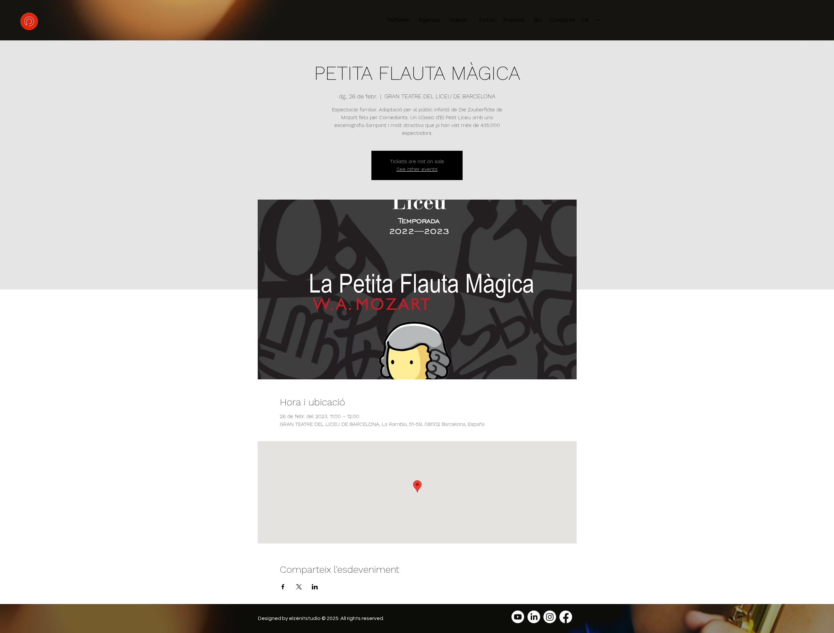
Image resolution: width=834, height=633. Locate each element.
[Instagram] (549, 617)
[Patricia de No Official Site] (517, 617)
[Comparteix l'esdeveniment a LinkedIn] (315, 586)
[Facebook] (565, 617)
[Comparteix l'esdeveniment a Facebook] (283, 586)
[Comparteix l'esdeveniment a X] (299, 586)
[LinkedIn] (533, 617)
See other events (417, 169)
